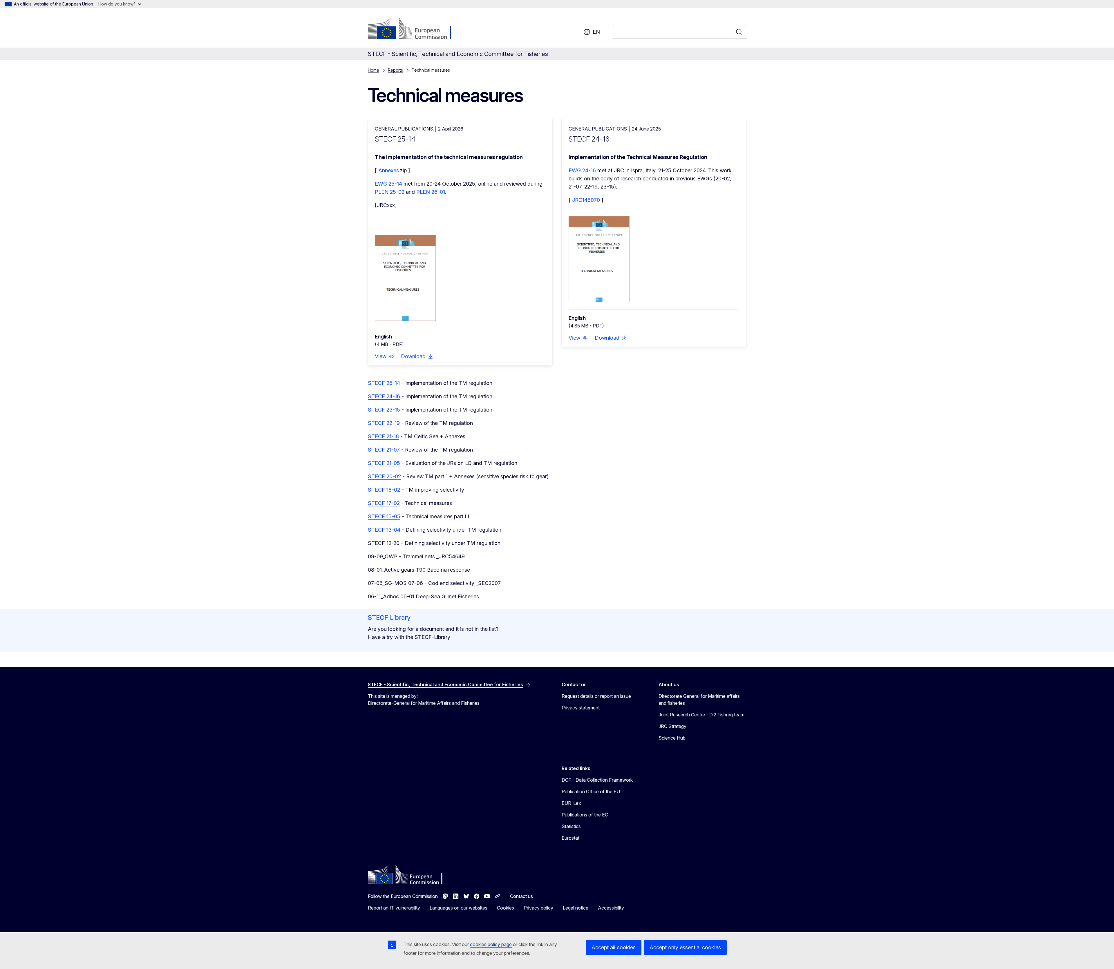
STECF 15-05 (384, 516)
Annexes (388, 170)
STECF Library (389, 617)
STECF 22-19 (384, 423)
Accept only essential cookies (685, 947)
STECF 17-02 (384, 503)
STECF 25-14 (384, 383)
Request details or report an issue (596, 696)
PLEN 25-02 (389, 192)
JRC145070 (586, 200)
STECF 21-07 (384, 450)
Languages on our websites (458, 908)
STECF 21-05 (384, 463)
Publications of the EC (585, 815)
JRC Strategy (672, 726)
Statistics (571, 826)
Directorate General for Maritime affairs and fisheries (699, 699)
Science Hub (672, 738)
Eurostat (570, 838)
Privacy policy (538, 908)
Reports (395, 70)
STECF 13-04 (384, 530)
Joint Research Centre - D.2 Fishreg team (701, 715)
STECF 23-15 (384, 410)
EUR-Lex (571, 803)
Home (373, 70)
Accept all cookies (614, 947)
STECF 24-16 (384, 396)
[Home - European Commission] (415, 29)
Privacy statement (581, 708)
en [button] (596, 32)
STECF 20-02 (384, 476)
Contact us (521, 896)
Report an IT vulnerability (394, 908)
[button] (384, 356)
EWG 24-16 (582, 170)
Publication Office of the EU (591, 791)
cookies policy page (491, 944)
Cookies (505, 908)
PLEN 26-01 (430, 192)
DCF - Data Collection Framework (597, 780)
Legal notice (575, 908)
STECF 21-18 (383, 436)
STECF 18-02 (384, 490)
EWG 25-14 (388, 184)
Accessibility (611, 908)
